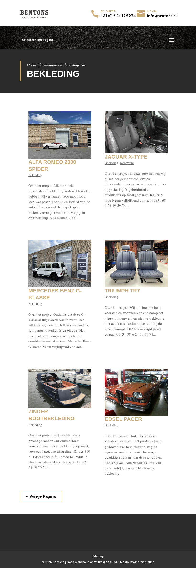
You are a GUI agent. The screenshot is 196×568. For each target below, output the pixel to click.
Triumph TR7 (122, 291)
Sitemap (98, 556)
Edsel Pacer (123, 419)
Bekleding (35, 175)
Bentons (59, 562)
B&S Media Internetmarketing (134, 562)
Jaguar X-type (126, 157)
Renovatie (127, 162)
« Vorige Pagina (41, 496)
